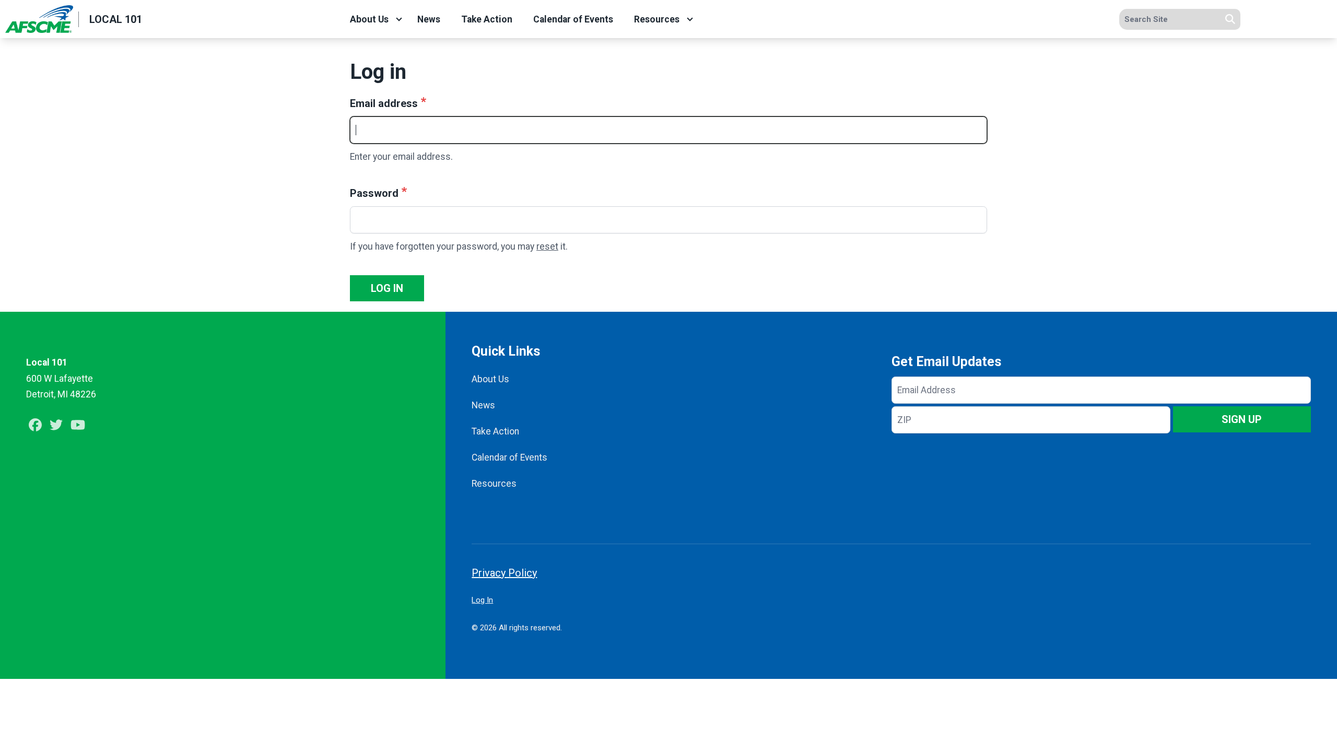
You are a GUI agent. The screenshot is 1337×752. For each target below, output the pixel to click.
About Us (369, 19)
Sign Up (1242, 419)
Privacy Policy (504, 573)
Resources (656, 19)
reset (547, 246)
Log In (482, 600)
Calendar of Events (573, 19)
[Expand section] (399, 19)
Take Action (486, 19)
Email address (384, 103)
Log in (387, 288)
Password (374, 193)
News (428, 19)
